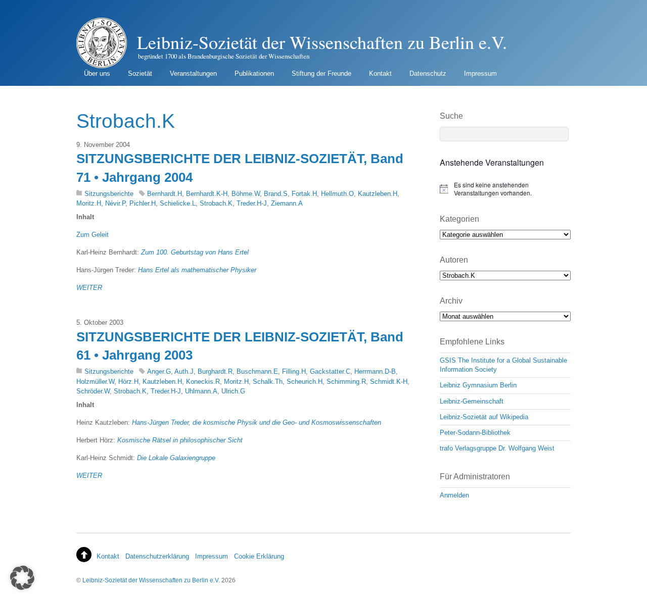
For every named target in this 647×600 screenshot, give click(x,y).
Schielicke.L (178, 203)
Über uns (97, 73)
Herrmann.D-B (375, 371)
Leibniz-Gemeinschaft (471, 401)
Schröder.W (93, 391)
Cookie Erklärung (259, 556)
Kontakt (380, 73)
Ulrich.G (233, 391)
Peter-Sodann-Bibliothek (475, 432)
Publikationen (254, 73)
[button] (22, 578)
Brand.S (276, 193)
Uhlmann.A (201, 391)
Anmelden (454, 495)
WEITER (89, 287)
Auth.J (184, 371)
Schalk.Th (268, 381)
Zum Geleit (92, 234)
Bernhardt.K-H (206, 193)
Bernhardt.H (164, 193)
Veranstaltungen (193, 73)
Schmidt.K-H (388, 381)
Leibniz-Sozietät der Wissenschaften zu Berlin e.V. (151, 580)
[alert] (505, 189)
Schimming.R (346, 381)
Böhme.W (246, 193)
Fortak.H (304, 193)
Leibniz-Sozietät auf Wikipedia (484, 417)
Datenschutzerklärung (157, 556)
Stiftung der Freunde (321, 73)
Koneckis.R (203, 381)
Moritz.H (88, 203)
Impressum (480, 73)
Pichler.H (142, 203)
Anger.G (159, 371)
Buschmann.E (257, 371)
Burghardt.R (215, 371)
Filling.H (294, 371)
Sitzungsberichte (108, 193)
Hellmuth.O (337, 193)
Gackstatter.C (330, 371)
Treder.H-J (252, 203)
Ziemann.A (287, 203)
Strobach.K (216, 203)
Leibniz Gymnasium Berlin (478, 385)
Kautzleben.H (377, 193)
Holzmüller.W (95, 381)
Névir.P (115, 203)
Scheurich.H (304, 381)
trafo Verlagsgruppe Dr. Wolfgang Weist (497, 448)
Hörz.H (128, 381)
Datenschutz (427, 73)
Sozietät (140, 73)
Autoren (454, 260)
